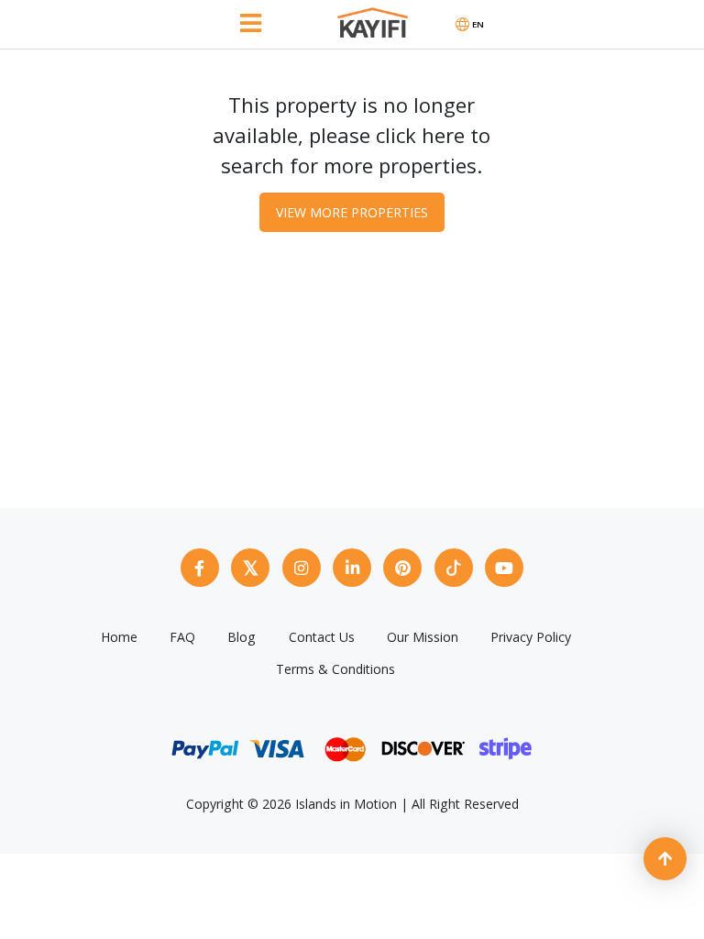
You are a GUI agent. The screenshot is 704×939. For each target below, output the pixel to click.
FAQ (182, 637)
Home (119, 637)
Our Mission (422, 637)
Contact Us (322, 637)
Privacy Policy (530, 637)
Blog (241, 637)
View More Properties (352, 212)
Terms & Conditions (335, 669)
